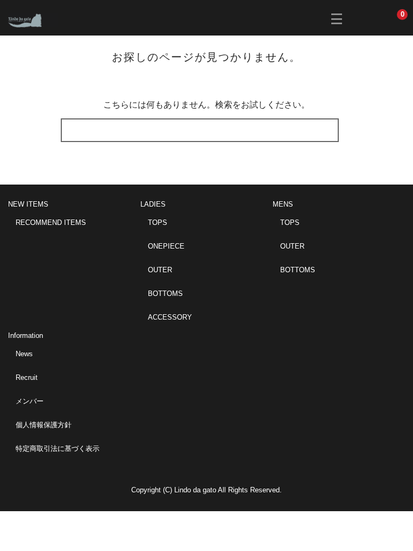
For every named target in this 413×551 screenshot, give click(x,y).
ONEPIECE (166, 246)
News (24, 354)
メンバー (30, 401)
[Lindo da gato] (33, 19)
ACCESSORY (170, 317)
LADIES (153, 204)
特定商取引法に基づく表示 (57, 448)
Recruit (27, 377)
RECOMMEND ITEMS (51, 222)
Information (25, 335)
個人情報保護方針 (44, 425)
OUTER (160, 270)
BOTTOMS (165, 293)
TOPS (157, 222)
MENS (283, 204)
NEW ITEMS (28, 204)
